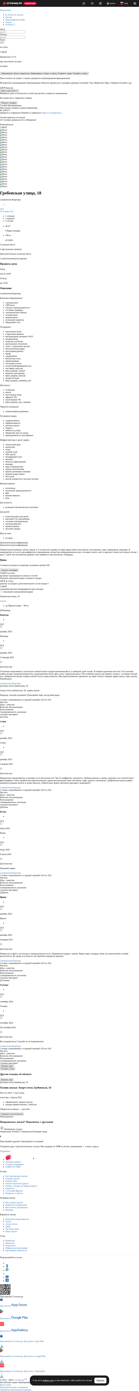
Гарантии (9, 1188)
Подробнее (5, 1151)
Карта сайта (5, 1385)
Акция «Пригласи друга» (17, 1183)
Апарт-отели (11, 1224)
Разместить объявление (16, 1205)
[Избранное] (100, 3)
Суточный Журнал (14, 1191)
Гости (2, 40)
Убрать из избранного (52, 113)
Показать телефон (8, 103)
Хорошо (100, 1380)
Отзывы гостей (12, 1178)
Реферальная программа (16, 1248)
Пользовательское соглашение (14, 1387)
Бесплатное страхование (16, 1207)
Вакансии (10, 1243)
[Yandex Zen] (7, 1281)
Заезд (2, 29)
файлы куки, (48, 1380)
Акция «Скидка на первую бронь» (21, 1186)
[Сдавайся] (84, 3)
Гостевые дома (12, 1229)
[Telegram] (7, 1263)
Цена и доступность (9, 91)
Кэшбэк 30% (11, 1181)
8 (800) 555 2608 (12, 1167)
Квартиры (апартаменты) (17, 1219)
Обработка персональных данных (15, 1390)
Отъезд (3, 34)
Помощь (9, 1210)
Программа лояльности (16, 1250)
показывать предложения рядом (18, 592)
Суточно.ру (20, 1380)
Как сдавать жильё (14, 1202)
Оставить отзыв (7, 1069)
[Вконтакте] (7, 1274)
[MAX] (7, 1270)
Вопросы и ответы (14, 1193)
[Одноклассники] (7, 1266)
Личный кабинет (13, 1162)
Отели (8, 1221)
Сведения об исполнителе (12, 1114)
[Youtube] (7, 1277)
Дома (7, 1226)
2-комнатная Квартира (10, 683)
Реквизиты (10, 1245)
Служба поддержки (14, 1164)
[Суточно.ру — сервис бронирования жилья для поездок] (12, 3)
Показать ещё (6, 1066)
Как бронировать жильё (16, 1176)
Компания (10, 1240)
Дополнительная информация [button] (14, 542)
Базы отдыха (11, 1231)
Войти (112, 3)
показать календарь (9, 570)
